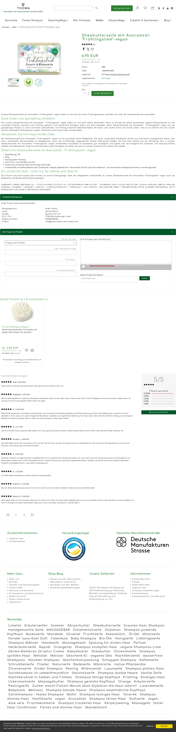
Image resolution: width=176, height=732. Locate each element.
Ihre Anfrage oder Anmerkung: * (96, 239)
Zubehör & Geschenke (143, 20)
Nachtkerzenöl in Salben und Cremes (40, 677)
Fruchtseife (93, 634)
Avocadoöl (77, 698)
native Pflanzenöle (130, 664)
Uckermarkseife (21, 681)
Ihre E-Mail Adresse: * (66, 270)
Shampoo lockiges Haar (99, 694)
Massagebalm (74, 642)
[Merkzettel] (145, 8)
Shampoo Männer (23, 642)
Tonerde (130, 694)
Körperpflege (117, 20)
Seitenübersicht (141, 579)
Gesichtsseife (83, 673)
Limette (14, 625)
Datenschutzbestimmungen (102, 266)
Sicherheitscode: (88, 278)
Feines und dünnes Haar (61, 707)
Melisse (56, 655)
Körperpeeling (117, 703)
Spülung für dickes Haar (110, 642)
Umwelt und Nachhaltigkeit (24, 585)
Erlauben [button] (164, 726)
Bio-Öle (105, 638)
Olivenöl (73, 634)
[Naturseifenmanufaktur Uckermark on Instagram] (172, 8)
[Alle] (96, 8)
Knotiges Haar (153, 677)
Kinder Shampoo (48, 668)
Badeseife (82, 664)
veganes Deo (16, 538)
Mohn (71, 694)
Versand (97, 62)
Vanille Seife (151, 673)
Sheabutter (101, 651)
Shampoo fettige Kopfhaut (97, 677)
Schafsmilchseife (87, 629)
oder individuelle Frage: (65, 249)
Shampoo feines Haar (107, 698)
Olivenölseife (125, 651)
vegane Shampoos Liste (140, 647)
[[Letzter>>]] (32, 516)
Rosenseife (35, 634)
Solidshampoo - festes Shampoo (36, 694)
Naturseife (61, 664)
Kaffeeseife (149, 660)
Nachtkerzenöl (127, 655)
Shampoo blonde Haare (66, 690)
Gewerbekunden (141, 585)
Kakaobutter (77, 651)
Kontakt (13, 582)
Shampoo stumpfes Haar (96, 647)
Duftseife (137, 698)
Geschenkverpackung (81, 660)
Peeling (72, 668)
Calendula (59, 638)
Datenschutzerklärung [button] (41, 728)
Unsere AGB (15, 588)
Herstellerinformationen (12, 197)
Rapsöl (45, 647)
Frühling (130, 677)
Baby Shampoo (83, 638)
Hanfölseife (42, 698)
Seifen (99, 20)
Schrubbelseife (21, 664)
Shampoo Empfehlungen (146, 590)
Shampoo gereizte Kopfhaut (91, 681)
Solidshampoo (17, 541)
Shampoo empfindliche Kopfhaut (117, 690)
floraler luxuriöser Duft (28, 638)
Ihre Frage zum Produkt (12, 232)
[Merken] (92, 50)
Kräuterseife (144, 681)
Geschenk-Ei (76, 655)
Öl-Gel (134, 634)
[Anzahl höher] (88, 94)
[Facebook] (84, 50)
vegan (60, 698)
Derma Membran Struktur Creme (36, 651)
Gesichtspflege (57, 20)
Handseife (50, 642)
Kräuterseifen (36, 625)
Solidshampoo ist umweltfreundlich (38, 673)
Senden (145, 278)
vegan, (153, 698)
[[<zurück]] (16, 516)
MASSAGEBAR (58, 629)
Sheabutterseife (107, 625)
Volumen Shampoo (44, 660)
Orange (124, 681)
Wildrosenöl (91, 668)
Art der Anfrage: (69, 239)
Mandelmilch (96, 707)
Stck (83, 89)
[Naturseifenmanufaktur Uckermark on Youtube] (167, 8)
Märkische (102, 664)
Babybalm (16, 690)
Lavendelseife (152, 685)
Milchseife (151, 634)
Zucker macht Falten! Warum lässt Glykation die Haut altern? (84, 685)
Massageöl (141, 703)
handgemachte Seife (26, 629)
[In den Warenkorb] (33, 350)
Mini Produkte (81, 20)
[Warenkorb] (153, 8)
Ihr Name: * (71, 259)
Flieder (43, 664)
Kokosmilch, (116, 634)
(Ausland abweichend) (120, 74)
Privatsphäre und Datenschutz (26, 593)
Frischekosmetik (41, 703)
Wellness (35, 690)
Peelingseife (18, 685)
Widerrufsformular (19, 599)
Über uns (14, 579)
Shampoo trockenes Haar (80, 703)
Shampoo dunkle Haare (118, 673)
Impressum (15, 602)
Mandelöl (55, 634)
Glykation (113, 629)
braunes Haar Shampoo (144, 625)
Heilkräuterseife (22, 647)
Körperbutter (79, 625)
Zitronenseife (19, 668)
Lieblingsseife (148, 638)
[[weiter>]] (24, 516)
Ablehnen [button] (150, 726)
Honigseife (124, 638)
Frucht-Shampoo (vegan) (15, 327)
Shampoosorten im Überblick (148, 596)
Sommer (58, 625)
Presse (135, 582)
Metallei (40, 655)
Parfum (140, 642)
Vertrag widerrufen (121, 8)
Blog (166, 20)
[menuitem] (11, 20)
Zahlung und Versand (21, 590)
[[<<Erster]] (8, 516)
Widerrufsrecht (17, 596)
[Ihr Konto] (137, 8)
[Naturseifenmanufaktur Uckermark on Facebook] (163, 8)
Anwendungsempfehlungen (65, 588)
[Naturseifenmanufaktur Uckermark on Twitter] (159, 8)
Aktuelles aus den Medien (64, 585)
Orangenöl (63, 647)
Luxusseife (113, 668)
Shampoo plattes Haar (144, 668)
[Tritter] (88, 50)
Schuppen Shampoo (119, 660)
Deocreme (11, 20)
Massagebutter (51, 681)
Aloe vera (16, 703)
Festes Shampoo (33, 20)
